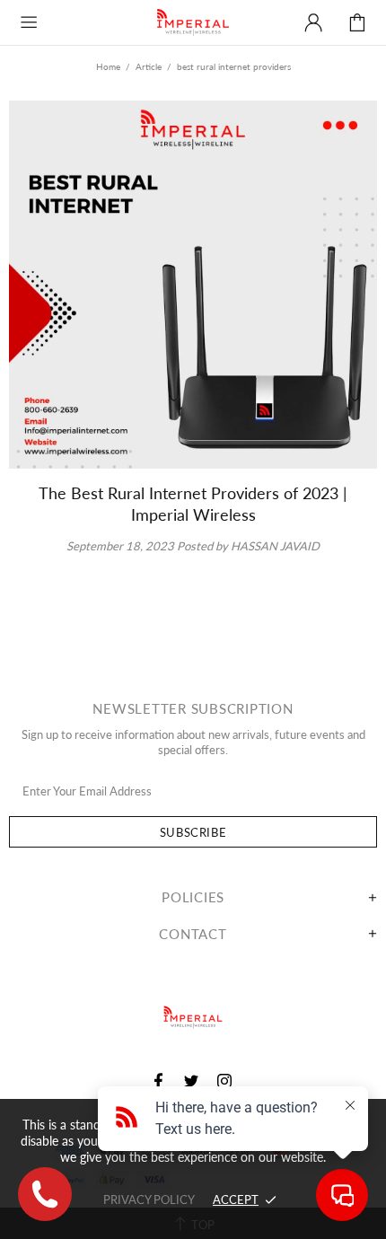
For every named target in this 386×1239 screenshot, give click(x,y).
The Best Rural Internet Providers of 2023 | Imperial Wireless (193, 503)
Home (108, 66)
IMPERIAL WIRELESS (193, 23)
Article (149, 66)
